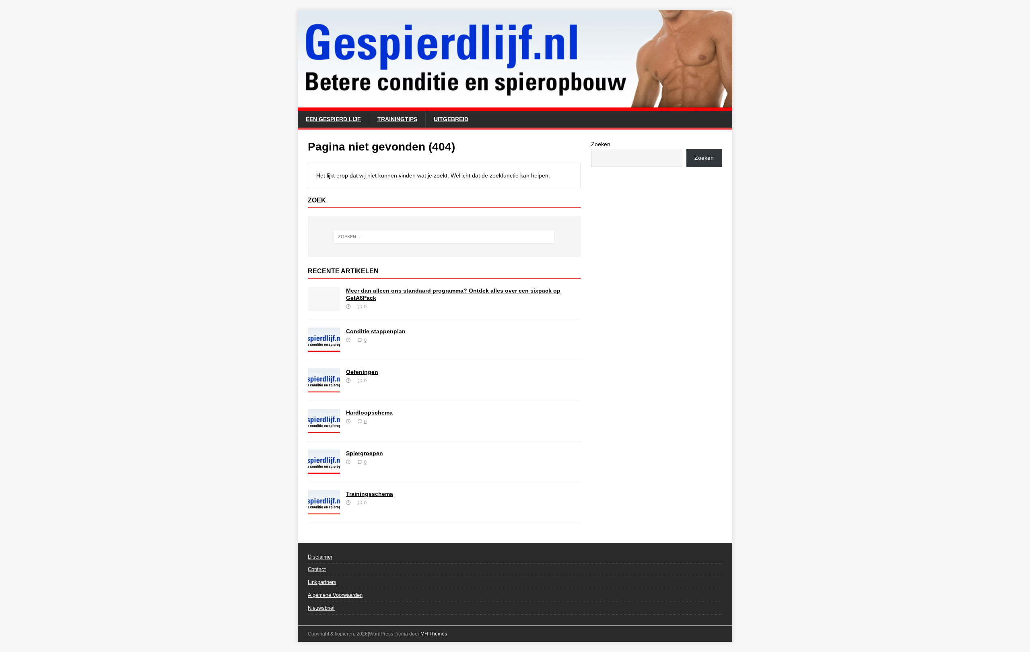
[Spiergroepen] (324, 469)
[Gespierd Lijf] (515, 106)
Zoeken (600, 144)
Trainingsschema (369, 494)
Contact (317, 569)
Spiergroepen (364, 453)
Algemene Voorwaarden (335, 595)
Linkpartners (322, 582)
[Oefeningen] (324, 387)
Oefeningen (362, 372)
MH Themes (433, 634)
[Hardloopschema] (324, 428)
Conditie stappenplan (376, 331)
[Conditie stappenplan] (324, 347)
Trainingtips (397, 119)
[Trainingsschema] (324, 509)
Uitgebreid (451, 119)
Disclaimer (320, 557)
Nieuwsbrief (321, 608)
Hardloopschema (369, 412)
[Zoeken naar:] (444, 236)
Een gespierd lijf (333, 119)
